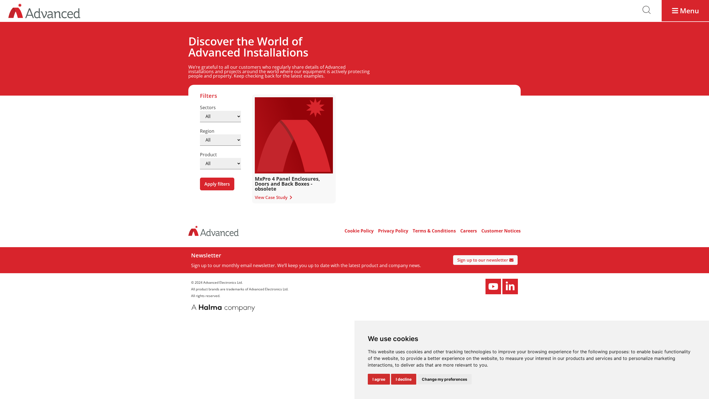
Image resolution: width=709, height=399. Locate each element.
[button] (685, 10)
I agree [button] (379, 379)
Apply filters (217, 184)
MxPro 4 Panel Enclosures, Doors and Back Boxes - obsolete (287, 183)
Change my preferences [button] (444, 379)
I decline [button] (404, 379)
